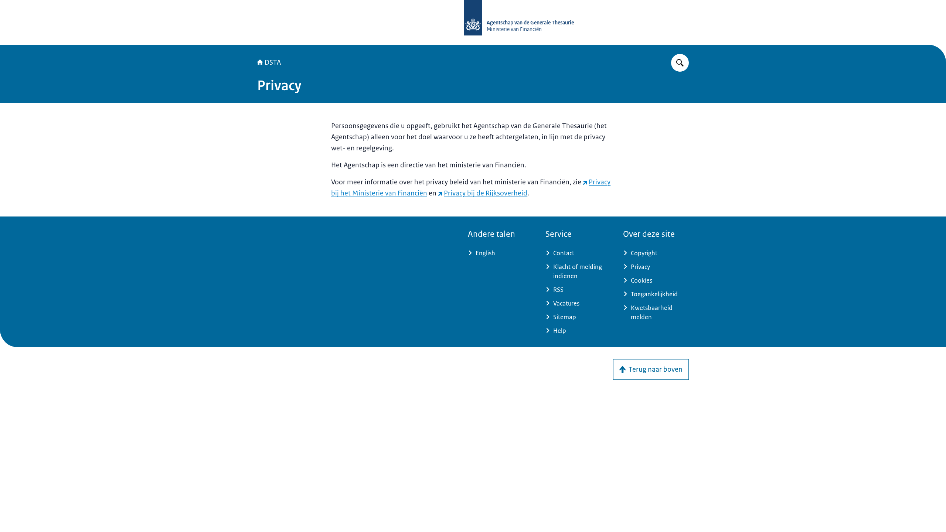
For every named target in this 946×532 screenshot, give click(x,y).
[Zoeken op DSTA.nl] (680, 63)
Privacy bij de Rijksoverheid (485, 193)
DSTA (273, 62)
